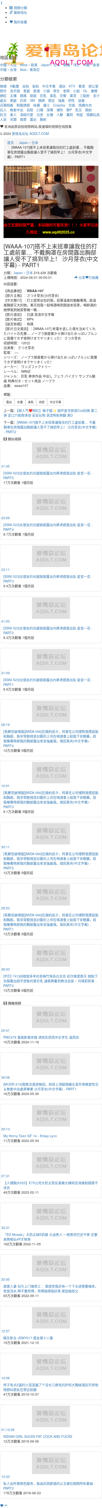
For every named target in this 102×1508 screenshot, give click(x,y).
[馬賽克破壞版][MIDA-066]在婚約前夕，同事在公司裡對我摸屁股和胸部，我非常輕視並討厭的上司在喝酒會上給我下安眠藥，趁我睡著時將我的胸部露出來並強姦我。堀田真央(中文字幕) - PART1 (50, 921)
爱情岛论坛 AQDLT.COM (30, 133)
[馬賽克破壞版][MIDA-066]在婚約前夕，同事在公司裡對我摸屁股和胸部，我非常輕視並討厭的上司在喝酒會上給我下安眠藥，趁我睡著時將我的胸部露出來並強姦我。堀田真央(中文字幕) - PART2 (50, 860)
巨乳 (43, 95)
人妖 (3, 119)
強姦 (61, 100)
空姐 (72, 105)
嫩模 (94, 90)
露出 (33, 119)
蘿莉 (69, 114)
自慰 (30, 109)
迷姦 (81, 100)
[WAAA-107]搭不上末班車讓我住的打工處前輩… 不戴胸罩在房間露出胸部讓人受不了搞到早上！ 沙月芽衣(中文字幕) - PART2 (50, 427)
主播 (13, 95)
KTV (72, 86)
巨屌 (23, 100)
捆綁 (41, 100)
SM (32, 100)
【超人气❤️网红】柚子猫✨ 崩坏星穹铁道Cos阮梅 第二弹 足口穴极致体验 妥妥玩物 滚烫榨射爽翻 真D (50, 412)
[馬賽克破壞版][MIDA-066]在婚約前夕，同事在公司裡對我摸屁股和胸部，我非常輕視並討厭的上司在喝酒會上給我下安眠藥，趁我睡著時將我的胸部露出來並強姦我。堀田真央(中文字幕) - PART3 (50, 799)
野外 (3, 90)
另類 (13, 119)
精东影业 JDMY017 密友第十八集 (28, 1337)
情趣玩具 (93, 114)
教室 (82, 86)
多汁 (96, 95)
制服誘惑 (23, 105)
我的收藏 (20, 21)
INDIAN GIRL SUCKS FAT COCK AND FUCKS (37, 1436)
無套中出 (16, 109)
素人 (13, 114)
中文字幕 (49, 86)
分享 (81, 277)
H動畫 (14, 86)
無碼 (3, 86)
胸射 (43, 119)
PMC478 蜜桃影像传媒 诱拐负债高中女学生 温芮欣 (41, 1037)
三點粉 (85, 95)
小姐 (76, 90)
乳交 (78, 109)
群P (69, 109)
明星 (79, 114)
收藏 (93, 277)
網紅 (3, 95)
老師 (66, 90)
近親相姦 (6, 105)
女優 (49, 114)
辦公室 (93, 86)
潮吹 (59, 109)
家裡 (36, 90)
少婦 (46, 90)
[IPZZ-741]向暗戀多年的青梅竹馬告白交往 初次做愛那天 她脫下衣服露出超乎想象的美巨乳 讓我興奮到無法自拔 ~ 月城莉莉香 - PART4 (50, 981)
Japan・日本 (28, 142)
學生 (56, 90)
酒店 (62, 86)
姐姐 (33, 95)
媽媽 (23, 95)
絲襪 (36, 105)
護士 (46, 105)
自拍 (25, 86)
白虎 (40, 114)
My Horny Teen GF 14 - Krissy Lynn (30, 1135)
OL (85, 90)
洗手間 (15, 90)
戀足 (51, 100)
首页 (10, 142)
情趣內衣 (85, 105)
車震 (26, 90)
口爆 (40, 109)
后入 (3, 109)
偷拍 (35, 86)
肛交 (3, 114)
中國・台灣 (8, 69)
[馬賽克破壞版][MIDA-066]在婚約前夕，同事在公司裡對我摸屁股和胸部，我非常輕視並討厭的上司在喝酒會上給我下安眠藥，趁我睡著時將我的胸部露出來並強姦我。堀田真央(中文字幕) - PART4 (50, 738)
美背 (73, 95)
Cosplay (59, 105)
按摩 (23, 119)
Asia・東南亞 (30, 69)
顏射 (88, 109)
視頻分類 (20, 7)
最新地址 (20, 12)
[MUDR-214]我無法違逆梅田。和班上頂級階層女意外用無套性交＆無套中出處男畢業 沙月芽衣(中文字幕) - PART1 (50, 1086)
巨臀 (63, 95)
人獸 (59, 114)
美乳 (53, 95)
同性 (71, 100)
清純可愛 (26, 114)
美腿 (13, 100)
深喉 (49, 109)
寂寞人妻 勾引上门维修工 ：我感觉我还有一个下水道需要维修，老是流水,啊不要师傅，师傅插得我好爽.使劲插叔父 (50, 1288)
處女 (3, 100)
